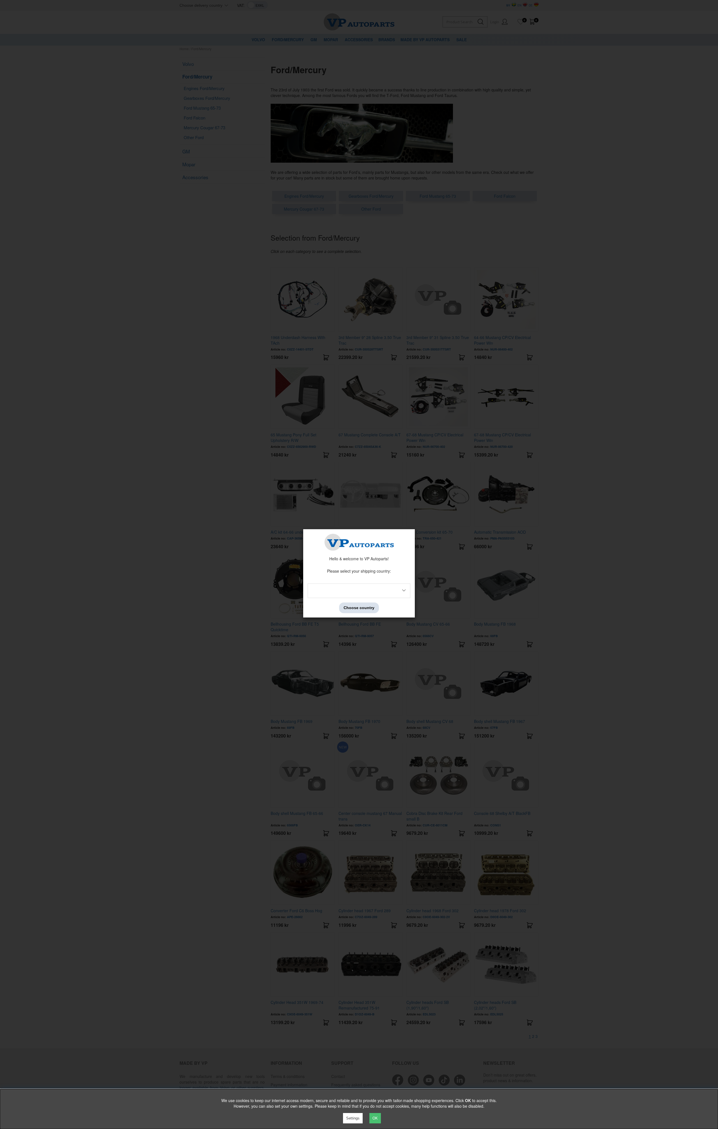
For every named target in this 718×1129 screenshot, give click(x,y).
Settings (353, 1118)
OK (375, 1118)
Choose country (359, 607)
